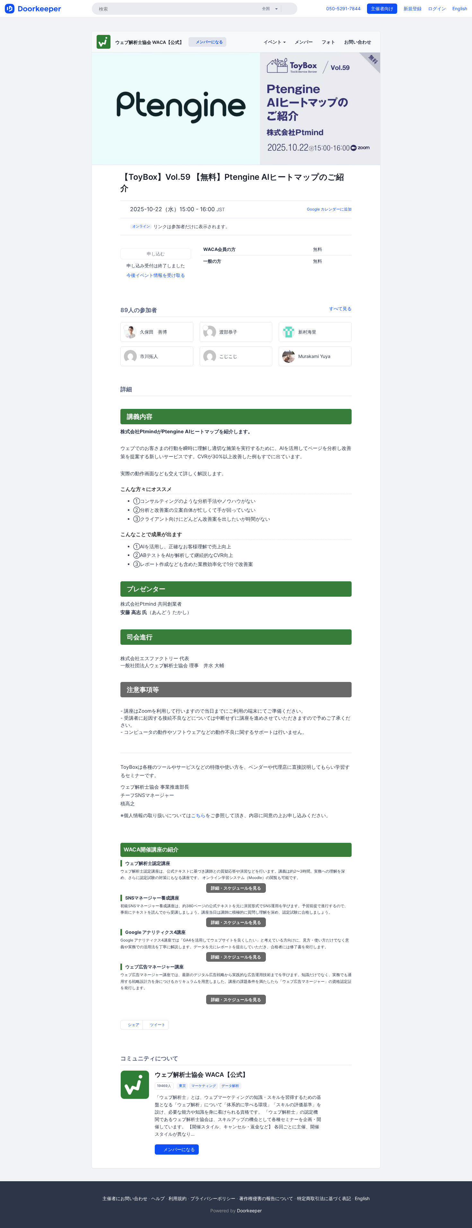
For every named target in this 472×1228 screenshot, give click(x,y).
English (459, 8)
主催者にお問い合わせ (124, 1198)
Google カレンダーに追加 (329, 209)
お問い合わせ (357, 42)
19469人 (164, 1086)
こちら (198, 815)
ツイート (157, 1024)
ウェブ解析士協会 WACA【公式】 (149, 42)
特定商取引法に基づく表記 (324, 1198)
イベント (273, 42)
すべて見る (340, 308)
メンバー (304, 42)
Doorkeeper (249, 1210)
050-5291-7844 (343, 8)
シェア (133, 1024)
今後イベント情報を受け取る (156, 275)
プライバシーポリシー (212, 1198)
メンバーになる (209, 41)
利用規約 (178, 1198)
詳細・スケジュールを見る (236, 888)
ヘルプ (158, 1198)
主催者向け (382, 8)
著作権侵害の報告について (266, 1198)
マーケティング (203, 1086)
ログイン (437, 8)
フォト (328, 42)
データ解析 (230, 1086)
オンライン (141, 226)
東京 (182, 1086)
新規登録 (413, 8)
